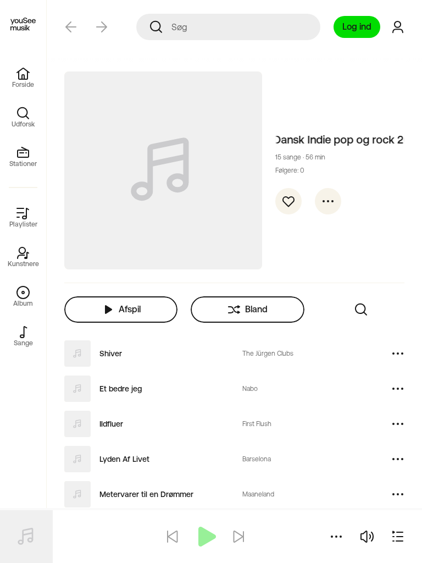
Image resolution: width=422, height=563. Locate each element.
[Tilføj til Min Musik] (288, 201)
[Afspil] (205, 536)
